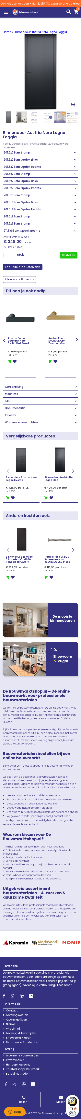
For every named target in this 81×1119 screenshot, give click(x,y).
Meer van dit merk (18, 279)
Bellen (23, 1102)
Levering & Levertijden (21, 1033)
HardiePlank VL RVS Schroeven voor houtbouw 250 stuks (57, 559)
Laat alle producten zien (22, 267)
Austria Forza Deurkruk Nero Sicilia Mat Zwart (18, 341)
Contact (12, 1010)
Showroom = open (18, 1038)
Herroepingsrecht (18, 1065)
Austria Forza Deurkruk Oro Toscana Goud (57, 341)
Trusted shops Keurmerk (23, 1069)
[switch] (72, 1113)
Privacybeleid (15, 1060)
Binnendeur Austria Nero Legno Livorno (21, 478)
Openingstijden (16, 1020)
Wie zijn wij (13, 1029)
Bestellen (68, 255)
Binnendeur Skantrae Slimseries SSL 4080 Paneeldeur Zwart (19, 559)
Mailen (60, 1102)
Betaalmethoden (17, 1074)
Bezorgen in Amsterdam (22, 1042)
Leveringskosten (17, 1015)
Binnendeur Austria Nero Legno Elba (59, 478)
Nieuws (11, 1024)
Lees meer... (65, 985)
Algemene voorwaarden (22, 1055)
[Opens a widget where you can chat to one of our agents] (15, 1112)
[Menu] (6, 12)
